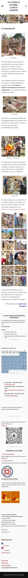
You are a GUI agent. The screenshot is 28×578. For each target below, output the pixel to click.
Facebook (6, 545)
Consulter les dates (14, 411)
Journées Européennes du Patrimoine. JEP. (15, 390)
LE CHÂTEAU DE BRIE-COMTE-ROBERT (14, 6)
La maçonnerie (8, 28)
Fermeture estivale (9, 384)
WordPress (21, 575)
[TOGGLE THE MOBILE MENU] (2, 6)
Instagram (7, 550)
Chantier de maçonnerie (11, 395)
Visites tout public (7, 460)
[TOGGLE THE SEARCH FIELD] (26, 6)
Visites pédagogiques (7, 454)
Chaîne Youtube (5, 552)
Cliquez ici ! (4, 425)
